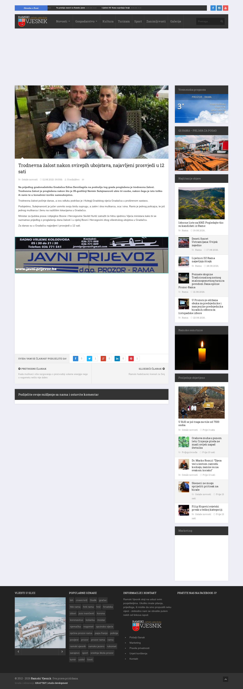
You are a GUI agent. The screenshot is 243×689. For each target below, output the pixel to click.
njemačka (75, 626)
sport (85, 652)
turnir (73, 659)
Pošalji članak (137, 637)
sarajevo (75, 652)
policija (114, 633)
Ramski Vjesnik (41, 678)
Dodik (93, 600)
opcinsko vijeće (104, 626)
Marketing (135, 642)
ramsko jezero (96, 646)
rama (110, 639)
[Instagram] (219, 8)
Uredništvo (73, 179)
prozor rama (98, 639)
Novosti (61, 21)
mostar (101, 619)
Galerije (175, 21)
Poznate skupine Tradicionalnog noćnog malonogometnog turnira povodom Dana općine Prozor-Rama (201, 281)
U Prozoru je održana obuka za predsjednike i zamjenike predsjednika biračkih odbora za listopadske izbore (200, 306)
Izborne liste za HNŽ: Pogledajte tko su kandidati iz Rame (200, 224)
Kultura (107, 21)
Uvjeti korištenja (138, 653)
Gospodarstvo (84, 21)
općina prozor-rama (81, 633)
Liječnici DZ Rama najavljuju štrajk (133, 8)
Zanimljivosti (156, 21)
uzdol (81, 659)
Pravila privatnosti (139, 648)
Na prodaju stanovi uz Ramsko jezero (87, 8)
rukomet (111, 646)
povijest (74, 639)
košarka (90, 619)
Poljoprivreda (190, 452)
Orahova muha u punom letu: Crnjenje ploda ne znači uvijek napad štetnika (207, 443)
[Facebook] (213, 8)
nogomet (88, 626)
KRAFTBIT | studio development (51, 683)
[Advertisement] (121, 59)
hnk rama (88, 606)
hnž (98, 606)
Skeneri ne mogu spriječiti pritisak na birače (205, 486)
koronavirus (76, 619)
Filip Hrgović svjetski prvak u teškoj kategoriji (207, 508)
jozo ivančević (86, 613)
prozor (84, 639)
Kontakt (134, 658)
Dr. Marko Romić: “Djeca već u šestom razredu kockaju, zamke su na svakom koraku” (206, 465)
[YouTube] (225, 8)
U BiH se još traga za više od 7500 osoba (198, 423)
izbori (73, 613)
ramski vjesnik (78, 646)
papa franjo (101, 633)
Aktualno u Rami (31, 8)
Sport (138, 21)
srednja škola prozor (102, 652)
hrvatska (108, 606)
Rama (185, 230)
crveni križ (81, 600)
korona (101, 613)
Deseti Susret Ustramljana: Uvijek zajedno (205, 242)
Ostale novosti (30, 179)
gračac (103, 600)
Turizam (124, 21)
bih (71, 600)
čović (90, 659)
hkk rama (75, 606)
